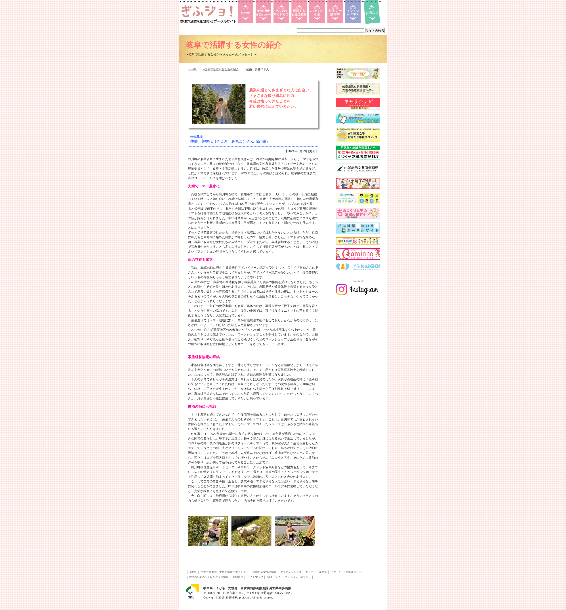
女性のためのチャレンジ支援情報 (209, 577)
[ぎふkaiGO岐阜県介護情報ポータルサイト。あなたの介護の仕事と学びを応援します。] (358, 269)
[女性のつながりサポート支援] (358, 78)
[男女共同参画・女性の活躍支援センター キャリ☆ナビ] (358, 108)
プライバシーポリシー (297, 577)
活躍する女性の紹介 (264, 572)
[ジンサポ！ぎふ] (358, 203)
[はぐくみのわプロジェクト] (358, 244)
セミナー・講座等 (316, 572)
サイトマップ (255, 577)
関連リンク (273, 577)
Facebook (358, 281)
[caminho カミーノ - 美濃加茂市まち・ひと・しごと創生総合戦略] (358, 258)
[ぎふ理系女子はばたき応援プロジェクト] (358, 141)
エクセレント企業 (291, 572)
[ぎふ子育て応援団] (358, 188)
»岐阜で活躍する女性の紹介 (221, 69)
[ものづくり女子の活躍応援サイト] (358, 218)
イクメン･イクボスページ (346, 572)
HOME (192, 69)
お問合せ (238, 577)
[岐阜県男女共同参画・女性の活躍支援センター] (358, 93)
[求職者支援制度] (358, 158)
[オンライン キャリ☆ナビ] (358, 123)
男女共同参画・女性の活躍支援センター (225, 572)
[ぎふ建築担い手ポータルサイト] (358, 232)
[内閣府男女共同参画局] (358, 173)
